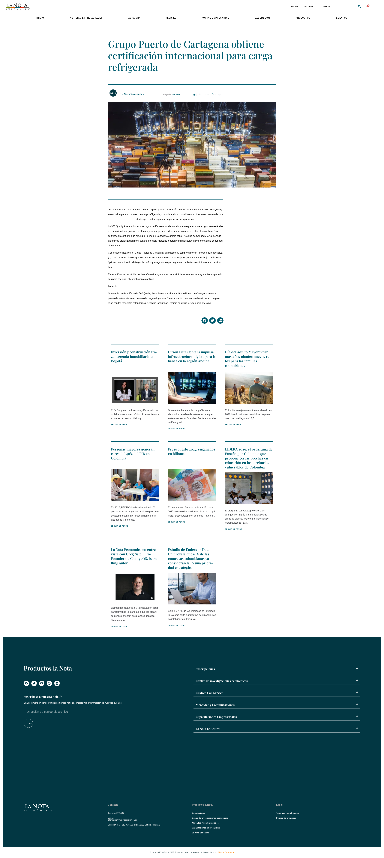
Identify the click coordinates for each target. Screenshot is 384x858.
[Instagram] (49, 683)
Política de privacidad (286, 818)
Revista (171, 18)
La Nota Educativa (208, 729)
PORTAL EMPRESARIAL (215, 18)
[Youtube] (41, 683)
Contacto (326, 6)
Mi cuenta (308, 6)
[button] (359, 6)
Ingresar (294, 6)
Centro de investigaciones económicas (222, 681)
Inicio (40, 18)
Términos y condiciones (287, 813)
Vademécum (262, 18)
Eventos (342, 18)
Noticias (176, 94)
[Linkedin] (57, 683)
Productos (303, 18)
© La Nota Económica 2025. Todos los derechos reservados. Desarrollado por (192, 852)
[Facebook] (26, 683)
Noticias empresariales (86, 18)
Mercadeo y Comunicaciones (215, 705)
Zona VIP (134, 18)
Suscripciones (205, 669)
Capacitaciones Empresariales (216, 717)
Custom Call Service (209, 693)
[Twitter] (34, 683)
